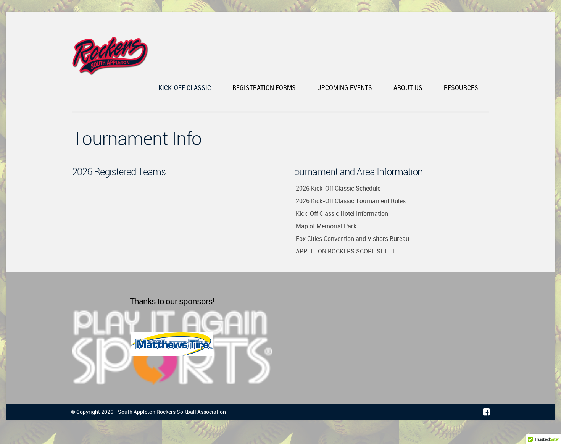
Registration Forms (264, 88)
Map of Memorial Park (326, 226)
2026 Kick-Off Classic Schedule (338, 188)
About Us (407, 88)
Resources (461, 88)
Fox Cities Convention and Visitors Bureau (352, 238)
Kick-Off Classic (184, 88)
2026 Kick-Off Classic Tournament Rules (351, 201)
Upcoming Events (344, 88)
